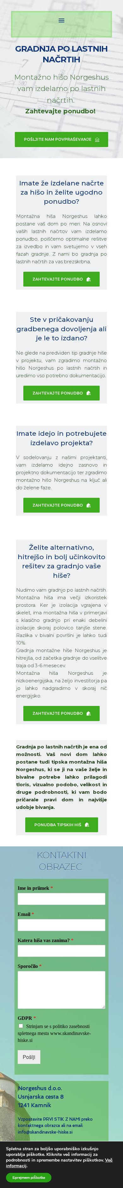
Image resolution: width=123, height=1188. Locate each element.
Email (26, 914)
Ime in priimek (35, 888)
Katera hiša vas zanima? (45, 940)
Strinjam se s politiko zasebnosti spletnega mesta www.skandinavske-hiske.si (54, 1033)
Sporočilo (30, 966)
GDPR (27, 1018)
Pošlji (29, 1056)
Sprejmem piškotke (28, 1177)
